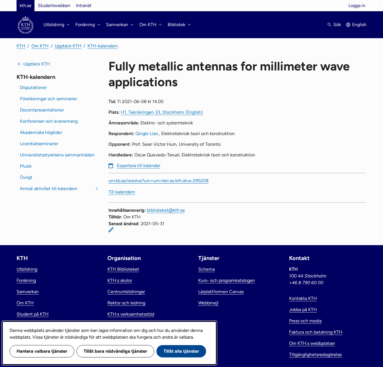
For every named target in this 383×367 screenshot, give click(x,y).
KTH (21, 46)
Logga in (357, 5)
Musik (26, 166)
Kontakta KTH (303, 298)
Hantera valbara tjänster (42, 351)
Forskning (26, 280)
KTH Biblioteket (123, 269)
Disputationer (33, 87)
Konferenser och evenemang (49, 121)
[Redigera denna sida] (111, 229)
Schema (206, 269)
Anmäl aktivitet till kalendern (48, 188)
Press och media (305, 320)
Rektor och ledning (126, 303)
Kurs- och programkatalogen (226, 280)
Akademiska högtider (41, 132)
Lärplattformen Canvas (221, 291)
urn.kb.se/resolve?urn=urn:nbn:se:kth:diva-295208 (159, 180)
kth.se (25, 5)
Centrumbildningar (126, 291)
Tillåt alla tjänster (181, 351)
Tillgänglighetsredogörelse (315, 354)
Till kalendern (122, 192)
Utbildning (27, 269)
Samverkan (28, 291)
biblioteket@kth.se (166, 210)
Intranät (83, 5)
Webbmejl (208, 303)
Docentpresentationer (42, 110)
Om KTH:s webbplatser (312, 343)
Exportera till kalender (138, 165)
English (359, 24)
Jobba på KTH (303, 309)
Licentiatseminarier (39, 143)
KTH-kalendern (102, 46)
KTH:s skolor (119, 280)
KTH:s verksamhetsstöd (130, 314)
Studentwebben (54, 5)
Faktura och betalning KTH (315, 332)
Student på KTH (33, 314)
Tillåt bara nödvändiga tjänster (115, 351)
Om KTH (40, 46)
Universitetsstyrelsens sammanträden (57, 155)
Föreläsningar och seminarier (48, 98)
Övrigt (26, 177)
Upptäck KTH (68, 46)
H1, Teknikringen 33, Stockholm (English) (162, 112)
